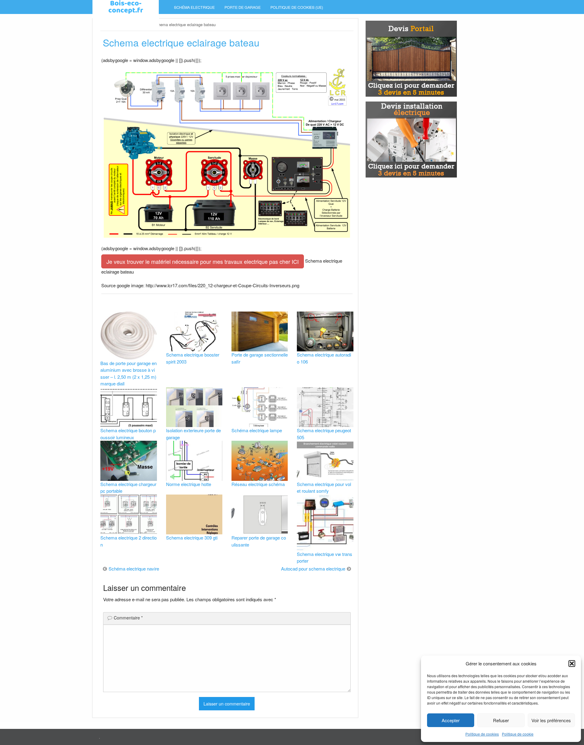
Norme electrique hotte (188, 484)
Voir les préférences (551, 720)
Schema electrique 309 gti (191, 537)
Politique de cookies (482, 733)
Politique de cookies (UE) (296, 7)
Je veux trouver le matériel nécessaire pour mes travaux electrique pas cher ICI (202, 261)
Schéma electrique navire (134, 568)
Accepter (451, 720)
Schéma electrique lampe (256, 430)
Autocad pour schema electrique (313, 568)
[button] (572, 663)
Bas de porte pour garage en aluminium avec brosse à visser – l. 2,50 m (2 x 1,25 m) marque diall (128, 373)
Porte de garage (242, 7)
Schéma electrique (194, 7)
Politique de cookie (518, 733)
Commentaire (128, 618)
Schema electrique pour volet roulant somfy (324, 487)
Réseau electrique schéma (258, 484)
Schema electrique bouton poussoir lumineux (128, 433)
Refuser (501, 720)
